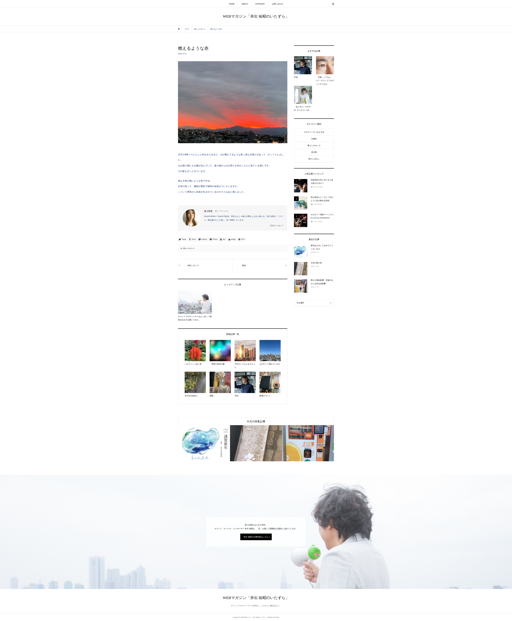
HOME (232, 4)
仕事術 (314, 138)
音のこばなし (314, 158)
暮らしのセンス (189, 248)
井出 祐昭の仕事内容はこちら (256, 537)
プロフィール (275, 225)
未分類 (314, 152)
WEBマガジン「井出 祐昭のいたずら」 (256, 16)
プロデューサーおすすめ (314, 132)
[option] (204, 443)
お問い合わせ (277, 4)
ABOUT (245, 4)
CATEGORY (260, 4)
